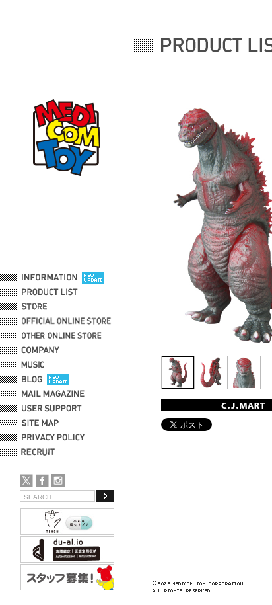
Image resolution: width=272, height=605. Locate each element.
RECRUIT (40, 452)
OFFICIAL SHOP (51, 307)
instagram (58, 480)
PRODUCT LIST (50, 292)
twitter (26, 480)
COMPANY (40, 350)
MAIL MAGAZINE (53, 394)
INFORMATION (49, 278)
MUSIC (35, 365)
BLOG (32, 379)
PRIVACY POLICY (53, 438)
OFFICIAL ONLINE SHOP (68, 321)
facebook (42, 480)
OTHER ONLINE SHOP (63, 336)
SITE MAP (40, 423)
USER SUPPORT (52, 409)
